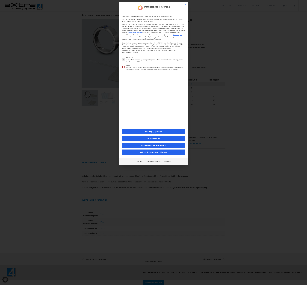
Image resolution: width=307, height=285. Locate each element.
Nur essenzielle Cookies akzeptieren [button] (153, 145)
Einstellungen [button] (177, 35)
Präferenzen (139, 161)
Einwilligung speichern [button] (153, 132)
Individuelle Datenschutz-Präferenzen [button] (153, 152)
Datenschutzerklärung (135, 33)
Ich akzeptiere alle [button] (153, 138)
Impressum (167, 161)
